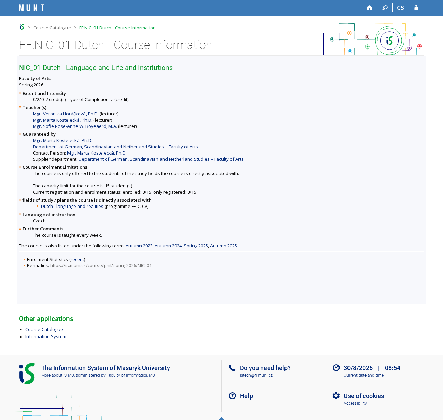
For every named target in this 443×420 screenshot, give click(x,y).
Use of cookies (364, 396)
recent (77, 259)
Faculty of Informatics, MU (131, 375)
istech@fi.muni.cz (256, 375)
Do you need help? (265, 367)
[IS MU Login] (416, 7)
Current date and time (364, 375)
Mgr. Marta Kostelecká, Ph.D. (62, 120)
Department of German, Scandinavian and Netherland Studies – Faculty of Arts (115, 146)
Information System (45, 336)
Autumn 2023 (139, 246)
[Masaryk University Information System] (31, 8)
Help (246, 396)
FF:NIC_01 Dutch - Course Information (117, 28)
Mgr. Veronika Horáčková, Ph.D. (66, 114)
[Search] (385, 7)
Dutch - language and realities (72, 206)
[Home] (369, 7)
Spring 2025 (196, 246)
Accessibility (355, 403)
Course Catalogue (52, 28)
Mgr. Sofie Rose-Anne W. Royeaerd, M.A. (75, 126)
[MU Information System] (22, 27)
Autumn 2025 (223, 246)
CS (400, 7)
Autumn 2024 (168, 246)
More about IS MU (57, 375)
